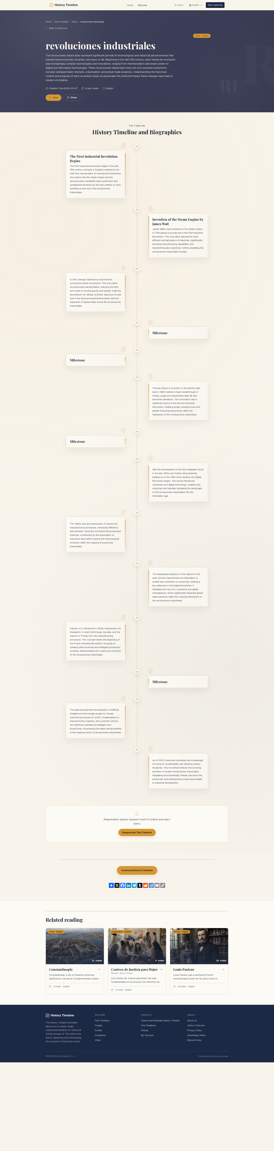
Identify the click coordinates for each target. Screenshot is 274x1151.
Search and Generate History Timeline (160, 1020)
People (98, 1025)
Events (98, 1030)
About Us (192, 1020)
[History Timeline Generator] (63, 5)
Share (73, 97)
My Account (147, 1035)
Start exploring (215, 5)
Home (130, 5)
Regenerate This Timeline (137, 832)
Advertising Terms (196, 1035)
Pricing (144, 1030)
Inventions (100, 1035)
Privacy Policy (194, 1030)
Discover (142, 5)
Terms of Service (196, 1025)
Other (74, 21)
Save (55, 97)
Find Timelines (61, 21)
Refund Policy (194, 1040)
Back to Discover (58, 28)
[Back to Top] (74, 1056)
